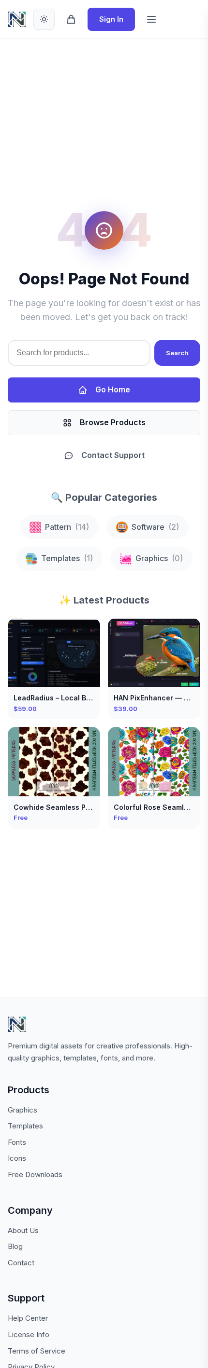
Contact (21, 1262)
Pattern (67, 527)
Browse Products (113, 422)
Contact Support (113, 455)
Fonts (17, 1142)
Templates (67, 558)
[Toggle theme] (44, 19)
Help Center (28, 1318)
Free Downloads (35, 1174)
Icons (17, 1158)
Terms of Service (36, 1350)
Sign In (111, 19)
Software (155, 527)
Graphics (159, 558)
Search (177, 353)
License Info (28, 1334)
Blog (15, 1246)
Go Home (112, 389)
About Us (23, 1230)
